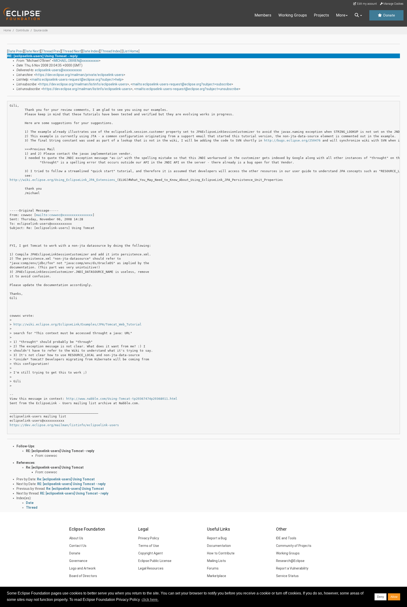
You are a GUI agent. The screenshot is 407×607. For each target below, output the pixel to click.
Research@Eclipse (290, 561)
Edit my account (366, 3)
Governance (78, 561)
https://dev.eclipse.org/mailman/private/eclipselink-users (79, 75)
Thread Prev (51, 51)
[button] (358, 15)
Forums (213, 568)
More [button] (340, 15)
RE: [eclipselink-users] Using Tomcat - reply (60, 451)
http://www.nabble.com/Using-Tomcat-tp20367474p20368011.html (121, 398)
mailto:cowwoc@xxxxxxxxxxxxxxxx (64, 215)
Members (263, 15)
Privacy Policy (148, 538)
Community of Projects (293, 546)
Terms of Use (148, 546)
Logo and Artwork (82, 568)
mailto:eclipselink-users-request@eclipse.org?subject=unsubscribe (187, 89)
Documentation (219, 546)
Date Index (91, 51)
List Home (130, 51)
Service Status (287, 576)
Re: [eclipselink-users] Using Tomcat (55, 467)
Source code (41, 30)
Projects (321, 15)
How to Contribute (221, 553)
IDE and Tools (286, 538)
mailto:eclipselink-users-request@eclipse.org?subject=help (77, 79)
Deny (380, 597)
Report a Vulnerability (292, 568)
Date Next (32, 51)
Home (7, 30)
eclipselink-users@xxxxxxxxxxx (58, 70)
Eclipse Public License (154, 561)
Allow (394, 597)
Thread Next (71, 51)
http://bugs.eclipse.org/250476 (292, 140)
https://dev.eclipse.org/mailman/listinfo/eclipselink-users (83, 84)
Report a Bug (217, 538)
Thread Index (111, 51)
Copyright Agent (150, 553)
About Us (76, 538)
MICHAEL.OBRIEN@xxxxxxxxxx (76, 60)
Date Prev (15, 51)
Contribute (22, 30)
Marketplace (216, 576)
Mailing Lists (216, 561)
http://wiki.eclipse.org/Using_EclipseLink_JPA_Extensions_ (63, 180)
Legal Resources (150, 568)
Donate (388, 15)
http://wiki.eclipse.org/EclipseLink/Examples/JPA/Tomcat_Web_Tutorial (77, 324)
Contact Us (77, 546)
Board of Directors (83, 576)
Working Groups (292, 15)
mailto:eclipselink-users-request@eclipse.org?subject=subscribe (181, 84)
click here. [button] (150, 600)
